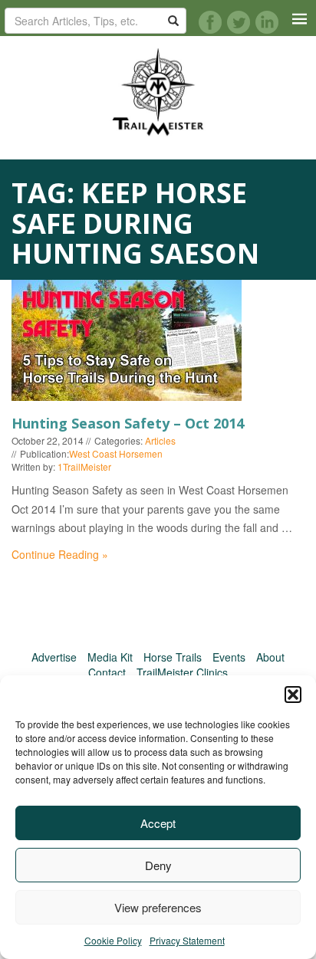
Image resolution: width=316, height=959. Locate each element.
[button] (293, 694)
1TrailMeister (84, 466)
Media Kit (110, 657)
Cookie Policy (113, 940)
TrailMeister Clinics (182, 672)
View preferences (158, 907)
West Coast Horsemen (116, 453)
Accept (158, 823)
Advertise (54, 657)
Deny (158, 865)
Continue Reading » (60, 554)
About (270, 657)
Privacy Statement (187, 940)
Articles (160, 440)
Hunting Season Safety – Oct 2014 (128, 423)
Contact (107, 672)
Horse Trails (172, 657)
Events (228, 657)
